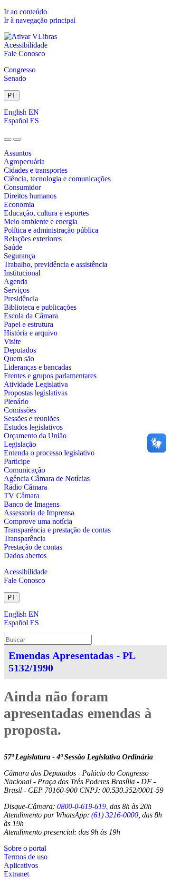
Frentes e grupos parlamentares (50, 376)
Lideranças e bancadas (37, 367)
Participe (17, 461)
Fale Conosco (24, 53)
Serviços (16, 290)
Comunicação (24, 470)
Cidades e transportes (35, 170)
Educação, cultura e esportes (46, 213)
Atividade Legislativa (36, 384)
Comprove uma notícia (38, 521)
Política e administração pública (51, 230)
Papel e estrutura (28, 324)
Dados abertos (25, 555)
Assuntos (17, 153)
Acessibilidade (26, 45)
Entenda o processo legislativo (49, 453)
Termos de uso (26, 857)
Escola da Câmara (31, 316)
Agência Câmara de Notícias (47, 478)
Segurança (19, 256)
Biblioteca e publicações (40, 307)
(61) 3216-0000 (114, 815)
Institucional (22, 273)
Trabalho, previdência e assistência (55, 264)
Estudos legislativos (33, 427)
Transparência (25, 538)
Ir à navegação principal (40, 20)
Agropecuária (24, 162)
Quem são (19, 358)
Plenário (16, 401)
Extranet (16, 874)
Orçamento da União (35, 436)
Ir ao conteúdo (25, 12)
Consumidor (22, 187)
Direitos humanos (30, 196)
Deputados (20, 350)
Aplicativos (21, 865)
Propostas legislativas (35, 393)
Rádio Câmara (25, 487)
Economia (19, 204)
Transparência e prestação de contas (57, 530)
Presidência (21, 299)
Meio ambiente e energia (40, 221)
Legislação (20, 444)
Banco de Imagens (31, 504)
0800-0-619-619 (81, 806)
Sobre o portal (25, 848)
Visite (12, 341)
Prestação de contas (33, 547)
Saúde (13, 247)
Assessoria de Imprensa (39, 513)
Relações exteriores (33, 239)
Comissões (20, 410)
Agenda (16, 281)
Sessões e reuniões (31, 418)
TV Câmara (21, 496)
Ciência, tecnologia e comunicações (57, 179)
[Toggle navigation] (7, 139)
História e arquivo (30, 333)
